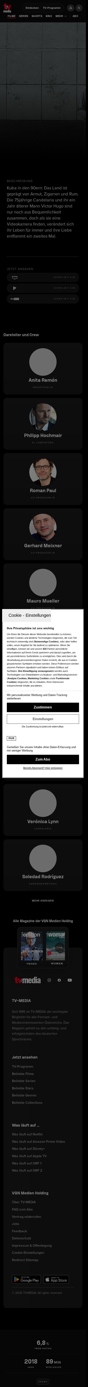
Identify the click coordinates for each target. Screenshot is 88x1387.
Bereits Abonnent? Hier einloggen (43, 768)
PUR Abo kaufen (43, 759)
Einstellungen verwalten (43, 719)
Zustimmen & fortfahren (43, 707)
